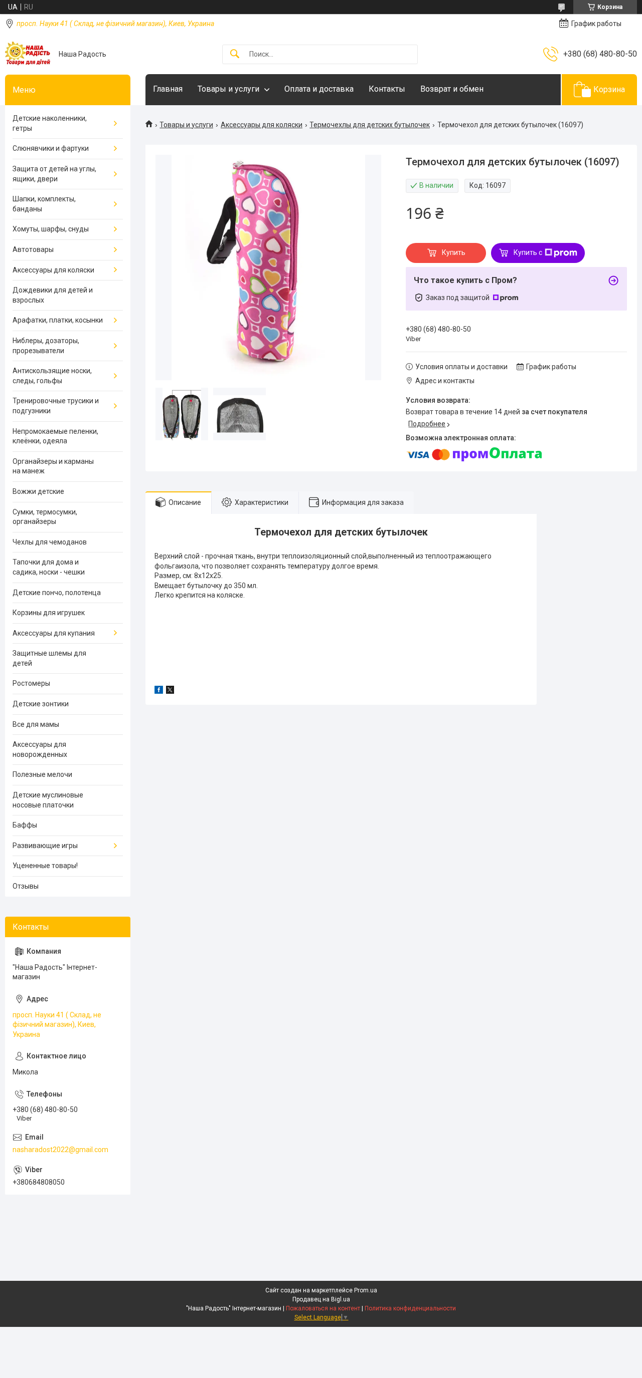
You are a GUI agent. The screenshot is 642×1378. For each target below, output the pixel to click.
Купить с (528, 252)
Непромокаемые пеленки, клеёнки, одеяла (55, 436)
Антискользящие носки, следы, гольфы (52, 376)
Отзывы (26, 886)
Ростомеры (31, 683)
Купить (453, 252)
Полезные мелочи (42, 774)
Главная (168, 89)
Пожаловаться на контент (323, 1308)
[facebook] (158, 691)
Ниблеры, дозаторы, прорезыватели (46, 346)
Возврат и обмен (452, 89)
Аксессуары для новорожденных (40, 749)
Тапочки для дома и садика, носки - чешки (49, 567)
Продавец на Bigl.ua (321, 1299)
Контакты (387, 89)
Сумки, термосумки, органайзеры (45, 517)
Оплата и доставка (319, 89)
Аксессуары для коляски (261, 125)
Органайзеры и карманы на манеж (53, 466)
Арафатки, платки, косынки (58, 320)
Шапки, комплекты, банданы (44, 204)
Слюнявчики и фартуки (51, 148)
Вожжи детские (38, 491)
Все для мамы (36, 724)
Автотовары (33, 249)
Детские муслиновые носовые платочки (48, 800)
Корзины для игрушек (49, 613)
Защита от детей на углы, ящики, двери (54, 174)
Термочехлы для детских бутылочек (369, 125)
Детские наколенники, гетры (50, 123)
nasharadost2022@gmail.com (60, 1150)
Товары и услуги (228, 89)
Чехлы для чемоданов (50, 542)
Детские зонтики (41, 704)
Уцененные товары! (45, 866)
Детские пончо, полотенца (57, 593)
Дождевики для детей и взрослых (53, 295)
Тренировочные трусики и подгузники (56, 406)
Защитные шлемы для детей (49, 658)
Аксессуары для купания (54, 633)
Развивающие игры (45, 846)
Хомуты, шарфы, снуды (51, 229)
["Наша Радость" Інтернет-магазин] (28, 54)
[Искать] (235, 54)
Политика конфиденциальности (410, 1308)
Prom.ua (365, 1290)
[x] (170, 691)
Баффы (25, 825)
